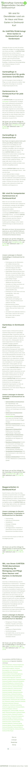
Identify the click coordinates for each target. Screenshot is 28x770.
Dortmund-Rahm (6, 716)
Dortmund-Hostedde (7, 692)
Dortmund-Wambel (6, 725)
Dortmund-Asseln (9, 666)
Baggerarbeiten (10, 416)
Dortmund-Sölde (16, 721)
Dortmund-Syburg (17, 723)
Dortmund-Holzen (18, 688)
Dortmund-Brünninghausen (8, 677)
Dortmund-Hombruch (7, 690)
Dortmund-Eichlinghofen (18, 681)
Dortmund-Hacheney (7, 686)
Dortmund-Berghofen (17, 670)
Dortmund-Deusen (20, 679)
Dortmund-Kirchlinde (18, 695)
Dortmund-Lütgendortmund (8, 707)
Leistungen (14, 739)
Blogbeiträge (14, 742)
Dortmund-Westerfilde (7, 727)
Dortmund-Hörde (17, 690)
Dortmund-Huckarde (17, 692)
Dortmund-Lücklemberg (15, 705)
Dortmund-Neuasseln (11, 712)
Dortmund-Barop (18, 666)
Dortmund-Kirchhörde (7, 695)
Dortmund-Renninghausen (17, 716)
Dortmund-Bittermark (7, 672)
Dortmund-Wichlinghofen (8, 729)
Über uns (14, 737)
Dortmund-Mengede (7, 708)
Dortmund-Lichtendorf (19, 701)
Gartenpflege (5, 101)
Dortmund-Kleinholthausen (8, 697)
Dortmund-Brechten (16, 675)
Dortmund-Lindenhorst (7, 703)
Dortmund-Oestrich (6, 714)
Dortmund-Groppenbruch (17, 685)
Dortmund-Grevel (6, 685)
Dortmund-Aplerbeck (7, 664)
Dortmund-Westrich (18, 727)
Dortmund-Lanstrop (9, 701)
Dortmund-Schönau (18, 719)
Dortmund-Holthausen (7, 688)
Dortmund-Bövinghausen (16, 674)
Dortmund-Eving (18, 683)
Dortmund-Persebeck (17, 714)
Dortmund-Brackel (6, 675)
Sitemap (14, 744)
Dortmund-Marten (20, 707)
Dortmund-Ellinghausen (8, 683)
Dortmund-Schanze (17, 718)
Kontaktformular (17, 125)
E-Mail (4, 126)
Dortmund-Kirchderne (16, 694)
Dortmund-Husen (6, 694)
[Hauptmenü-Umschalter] (25, 3)
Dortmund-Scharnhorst (7, 719)
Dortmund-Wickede (19, 729)
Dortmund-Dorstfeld (7, 681)
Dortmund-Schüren (7, 721)
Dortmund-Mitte (14, 710)
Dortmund (5, 661)
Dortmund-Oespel (20, 712)
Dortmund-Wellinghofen (17, 725)
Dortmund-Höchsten (18, 686)
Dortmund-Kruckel (15, 699)
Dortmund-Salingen (7, 718)
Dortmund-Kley (19, 697)
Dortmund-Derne (11, 679)
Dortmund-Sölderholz (7, 723)
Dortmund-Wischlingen (7, 730)
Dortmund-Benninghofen (8, 668)
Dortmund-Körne (6, 699)
